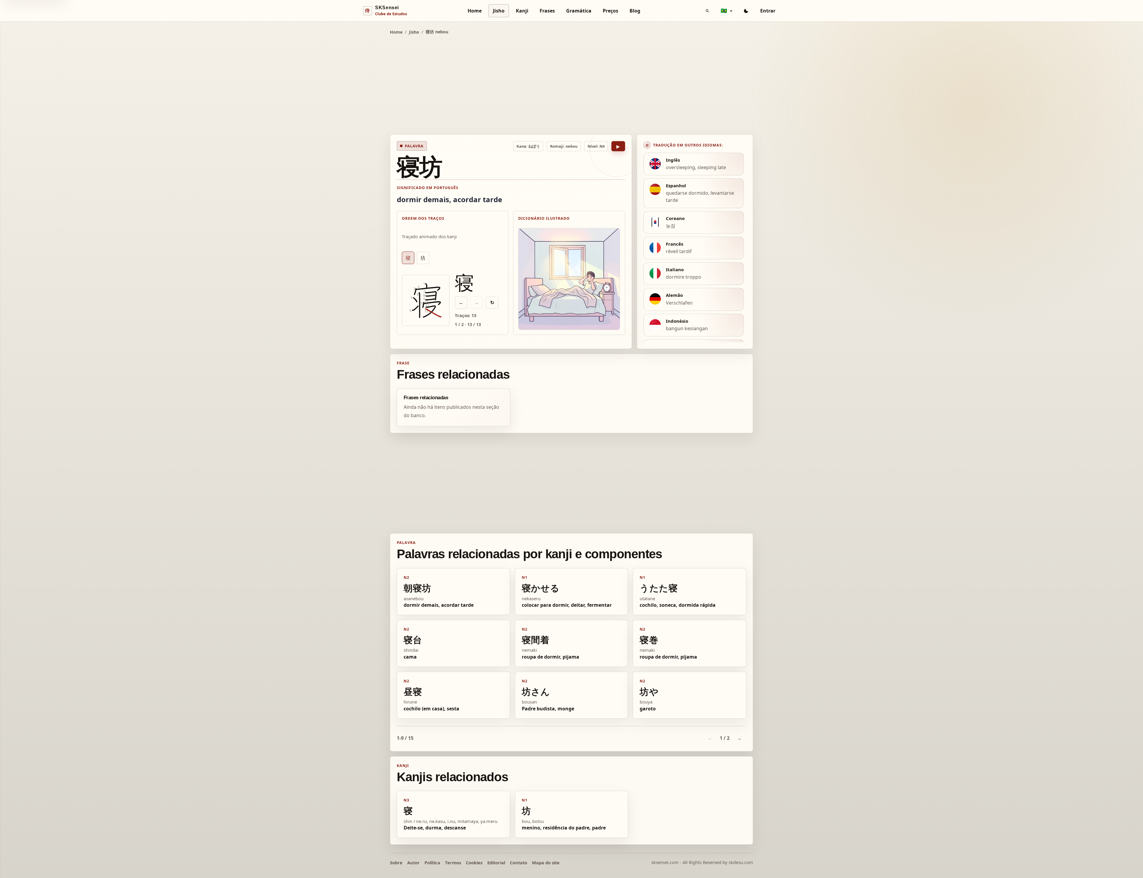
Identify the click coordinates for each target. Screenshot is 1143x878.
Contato (518, 862)
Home (475, 10)
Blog (635, 10)
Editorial (496, 862)
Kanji (522, 10)
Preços (610, 10)
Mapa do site (546, 862)
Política (432, 862)
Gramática (578, 10)
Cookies (474, 862)
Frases (547, 10)
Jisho (499, 10)
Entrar (767, 10)
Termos (453, 862)
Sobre (396, 862)
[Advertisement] (571, 83)
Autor (413, 862)
